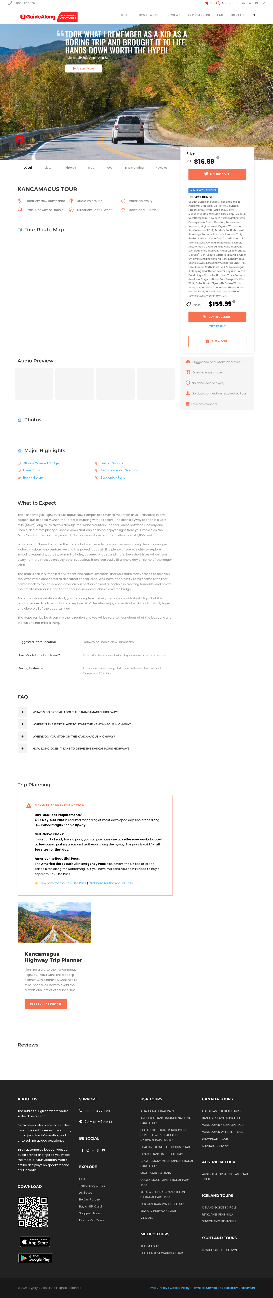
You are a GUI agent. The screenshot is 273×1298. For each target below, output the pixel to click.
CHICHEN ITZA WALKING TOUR (161, 1253)
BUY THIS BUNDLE (220, 317)
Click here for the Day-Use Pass (62, 883)
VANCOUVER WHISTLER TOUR (222, 1132)
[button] (34, 389)
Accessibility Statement (237, 1288)
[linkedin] (243, 3)
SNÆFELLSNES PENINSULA (219, 1221)
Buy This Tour (219, 174)
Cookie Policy (179, 1288)
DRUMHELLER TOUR (215, 1138)
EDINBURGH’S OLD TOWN (219, 1250)
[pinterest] (250, 3)
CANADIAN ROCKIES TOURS (221, 1111)
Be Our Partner (90, 1199)
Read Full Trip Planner (45, 1004)
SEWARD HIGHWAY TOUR (158, 1210)
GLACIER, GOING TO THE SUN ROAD (165, 1147)
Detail (28, 168)
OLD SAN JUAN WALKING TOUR (162, 1204)
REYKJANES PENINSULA (217, 1214)
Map (91, 168)
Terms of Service (204, 1288)
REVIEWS (174, 15)
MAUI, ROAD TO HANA (155, 1173)
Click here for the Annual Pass (111, 883)
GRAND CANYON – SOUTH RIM (161, 1154)
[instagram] (264, 3)
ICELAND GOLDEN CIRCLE (219, 1207)
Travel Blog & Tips (92, 1185)
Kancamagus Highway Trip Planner (53, 957)
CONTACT (238, 15)
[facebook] (237, 3)
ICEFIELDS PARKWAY (216, 1145)
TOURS (125, 15)
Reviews (161, 168)
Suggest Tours (90, 1213)
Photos (70, 168)
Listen (49, 168)
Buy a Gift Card (90, 1206)
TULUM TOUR (149, 1246)
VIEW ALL (146, 1217)
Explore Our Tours (92, 1220)
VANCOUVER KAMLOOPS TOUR (223, 1125)
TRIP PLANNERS (199, 15)
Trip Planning (134, 168)
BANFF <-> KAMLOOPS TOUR (222, 1118)
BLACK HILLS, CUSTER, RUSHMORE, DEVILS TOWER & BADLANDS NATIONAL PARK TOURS (163, 1135)
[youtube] (256, 3)
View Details (217, 325)
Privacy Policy (157, 1288)
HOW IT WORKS (149, 15)
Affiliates (85, 1192)
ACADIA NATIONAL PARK (157, 1111)
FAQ (220, 15)
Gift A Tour (219, 341)
